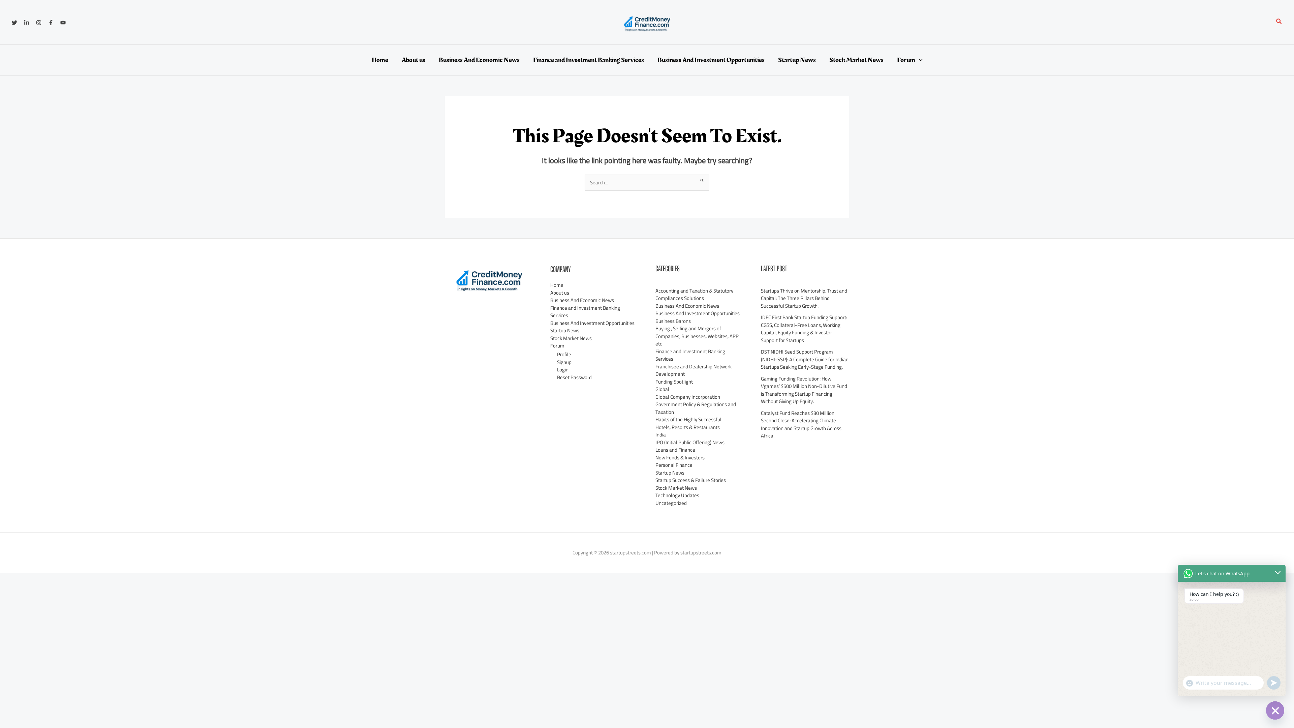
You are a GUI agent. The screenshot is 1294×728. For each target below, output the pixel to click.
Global (662, 389)
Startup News (564, 330)
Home (556, 285)
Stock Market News (571, 338)
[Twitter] (14, 22)
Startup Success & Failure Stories (690, 480)
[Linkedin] (26, 22)
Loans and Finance (675, 450)
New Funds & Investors (680, 457)
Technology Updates (677, 495)
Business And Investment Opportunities (592, 323)
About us (559, 293)
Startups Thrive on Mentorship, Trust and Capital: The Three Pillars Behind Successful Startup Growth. (804, 298)
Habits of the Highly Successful (688, 419)
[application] (919, 60)
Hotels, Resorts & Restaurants (687, 427)
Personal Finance (673, 465)
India (660, 434)
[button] (1279, 22)
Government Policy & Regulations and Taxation (695, 408)
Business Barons (673, 321)
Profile (564, 354)
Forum (557, 346)
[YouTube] (63, 22)
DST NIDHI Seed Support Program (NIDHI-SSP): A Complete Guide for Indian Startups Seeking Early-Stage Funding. (805, 359)
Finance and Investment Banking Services (585, 312)
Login (562, 369)
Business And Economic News (582, 300)
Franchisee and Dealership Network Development (693, 370)
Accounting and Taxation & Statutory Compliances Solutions (694, 294)
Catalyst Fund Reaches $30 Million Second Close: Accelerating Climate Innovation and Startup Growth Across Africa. (801, 424)
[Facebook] (51, 22)
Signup (564, 362)
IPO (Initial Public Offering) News (690, 442)
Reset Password (574, 377)
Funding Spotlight (674, 382)
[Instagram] (38, 22)
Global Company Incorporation (687, 397)
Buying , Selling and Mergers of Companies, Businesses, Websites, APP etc (697, 336)
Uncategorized (671, 503)
